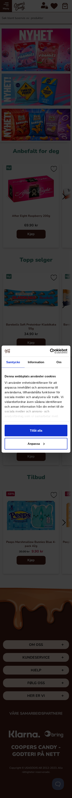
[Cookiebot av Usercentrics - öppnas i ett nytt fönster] (50, 351)
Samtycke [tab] (13, 362)
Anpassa (34, 443)
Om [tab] (58, 362)
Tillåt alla (36, 430)
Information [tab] (36, 362)
